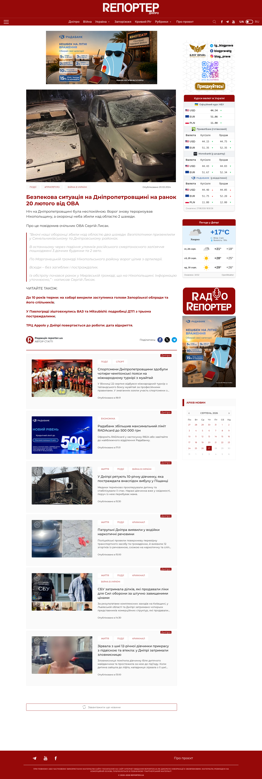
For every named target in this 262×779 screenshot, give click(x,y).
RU (257, 21)
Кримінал (138, 522)
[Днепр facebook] (222, 22)
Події (33, 187)
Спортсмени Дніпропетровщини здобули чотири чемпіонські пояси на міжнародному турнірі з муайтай (133, 373)
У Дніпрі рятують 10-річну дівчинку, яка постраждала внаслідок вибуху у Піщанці (133, 479)
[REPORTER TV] (233, 22)
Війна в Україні (77, 187)
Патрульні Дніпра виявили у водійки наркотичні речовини (129, 532)
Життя (105, 469)
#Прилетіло (52, 187)
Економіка (108, 418)
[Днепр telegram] (227, 22)
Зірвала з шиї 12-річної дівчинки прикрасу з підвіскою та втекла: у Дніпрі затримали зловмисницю (133, 650)
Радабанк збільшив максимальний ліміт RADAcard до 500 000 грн (132, 428)
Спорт (120, 361)
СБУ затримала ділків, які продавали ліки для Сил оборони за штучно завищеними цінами (133, 593)
